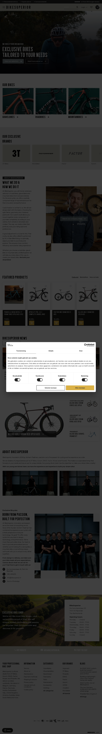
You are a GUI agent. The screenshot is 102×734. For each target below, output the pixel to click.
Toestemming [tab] (21, 351)
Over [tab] (81, 351)
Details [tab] (51, 351)
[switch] (40, 379)
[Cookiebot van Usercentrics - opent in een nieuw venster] (85, 345)
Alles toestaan (80, 388)
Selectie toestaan (51, 388)
